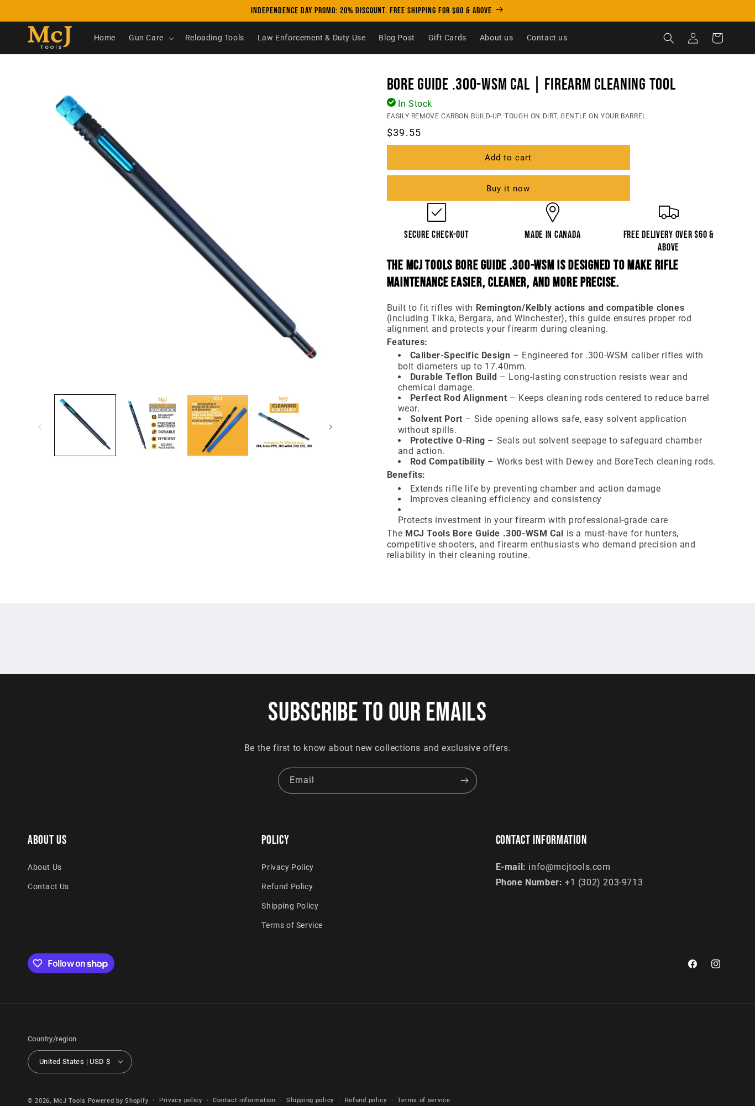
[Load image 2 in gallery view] (151, 425)
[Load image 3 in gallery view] (217, 425)
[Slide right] (330, 427)
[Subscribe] (464, 781)
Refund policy (366, 1099)
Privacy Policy (287, 867)
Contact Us (48, 886)
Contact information (244, 1099)
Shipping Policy (289, 905)
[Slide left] (40, 427)
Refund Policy (287, 886)
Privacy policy (180, 1099)
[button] (150, 38)
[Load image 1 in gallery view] (85, 425)
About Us (45, 867)
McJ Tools (70, 1100)
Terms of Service (292, 925)
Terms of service (423, 1099)
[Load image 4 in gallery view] (284, 425)
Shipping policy (310, 1099)
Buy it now (508, 189)
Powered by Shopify (118, 1100)
